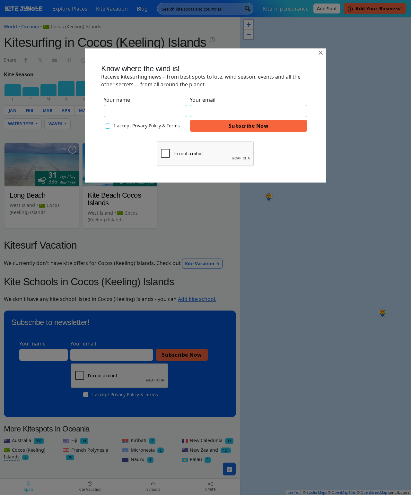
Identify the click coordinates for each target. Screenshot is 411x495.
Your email (202, 99)
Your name (117, 99)
